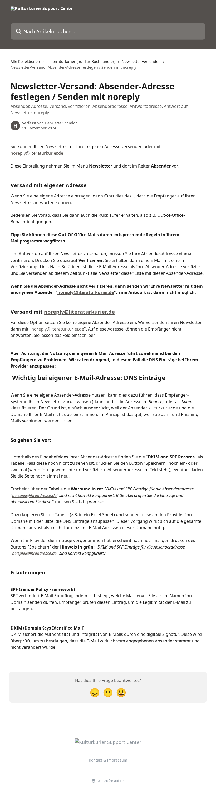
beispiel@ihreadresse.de (34, 495)
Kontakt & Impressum (108, 760)
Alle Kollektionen (25, 61)
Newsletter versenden (141, 61)
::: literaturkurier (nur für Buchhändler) (80, 61)
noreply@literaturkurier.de (37, 153)
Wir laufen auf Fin (111, 780)
